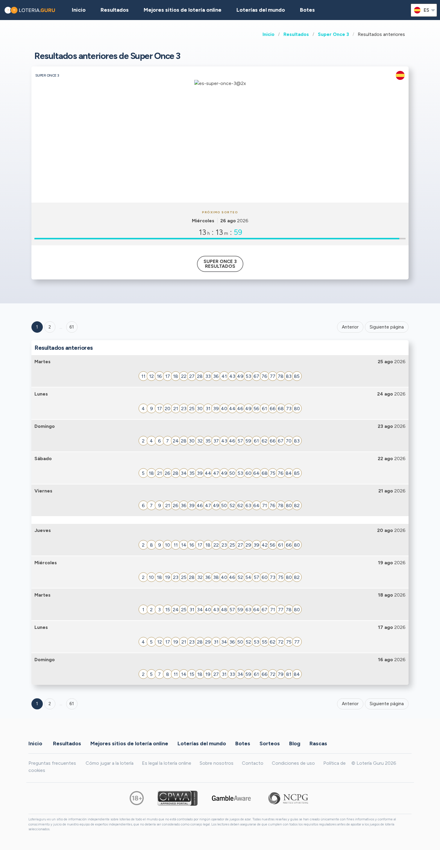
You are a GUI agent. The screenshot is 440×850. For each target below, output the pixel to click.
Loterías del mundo (260, 10)
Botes (307, 10)
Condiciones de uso (293, 763)
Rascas (318, 743)
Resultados (296, 34)
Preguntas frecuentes (52, 763)
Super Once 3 (333, 34)
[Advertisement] (220, 158)
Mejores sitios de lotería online (182, 10)
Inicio (268, 34)
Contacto (252, 763)
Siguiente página (387, 327)
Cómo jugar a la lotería (109, 763)
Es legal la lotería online (166, 763)
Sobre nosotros (216, 763)
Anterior (350, 327)
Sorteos (270, 743)
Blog (294, 743)
